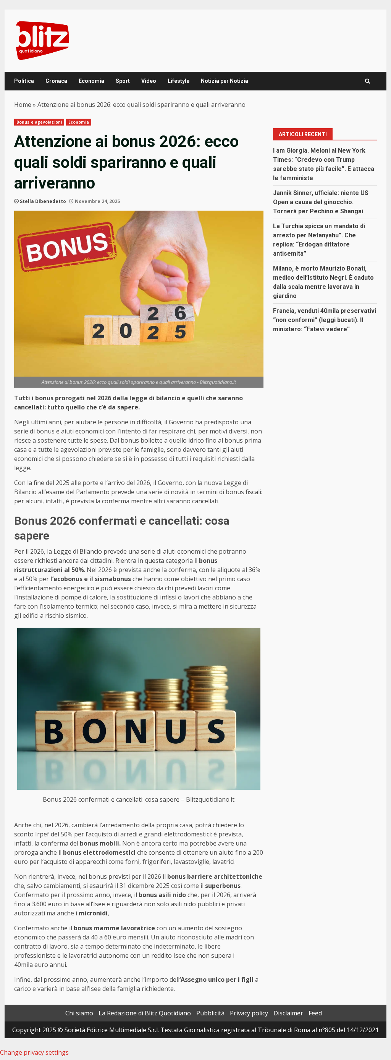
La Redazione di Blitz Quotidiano (145, 1013)
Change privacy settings (34, 1052)
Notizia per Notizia (224, 81)
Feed (315, 1013)
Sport (123, 81)
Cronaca (56, 81)
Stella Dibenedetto (43, 201)
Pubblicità (210, 1013)
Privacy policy (249, 1013)
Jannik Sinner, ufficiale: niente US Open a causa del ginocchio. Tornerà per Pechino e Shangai (320, 202)
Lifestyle (178, 81)
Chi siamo (79, 1013)
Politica (24, 81)
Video (148, 81)
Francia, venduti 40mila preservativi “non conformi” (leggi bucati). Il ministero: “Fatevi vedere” (324, 320)
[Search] (367, 81)
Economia (91, 81)
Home (22, 104)
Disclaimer (288, 1013)
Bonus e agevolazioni (39, 122)
